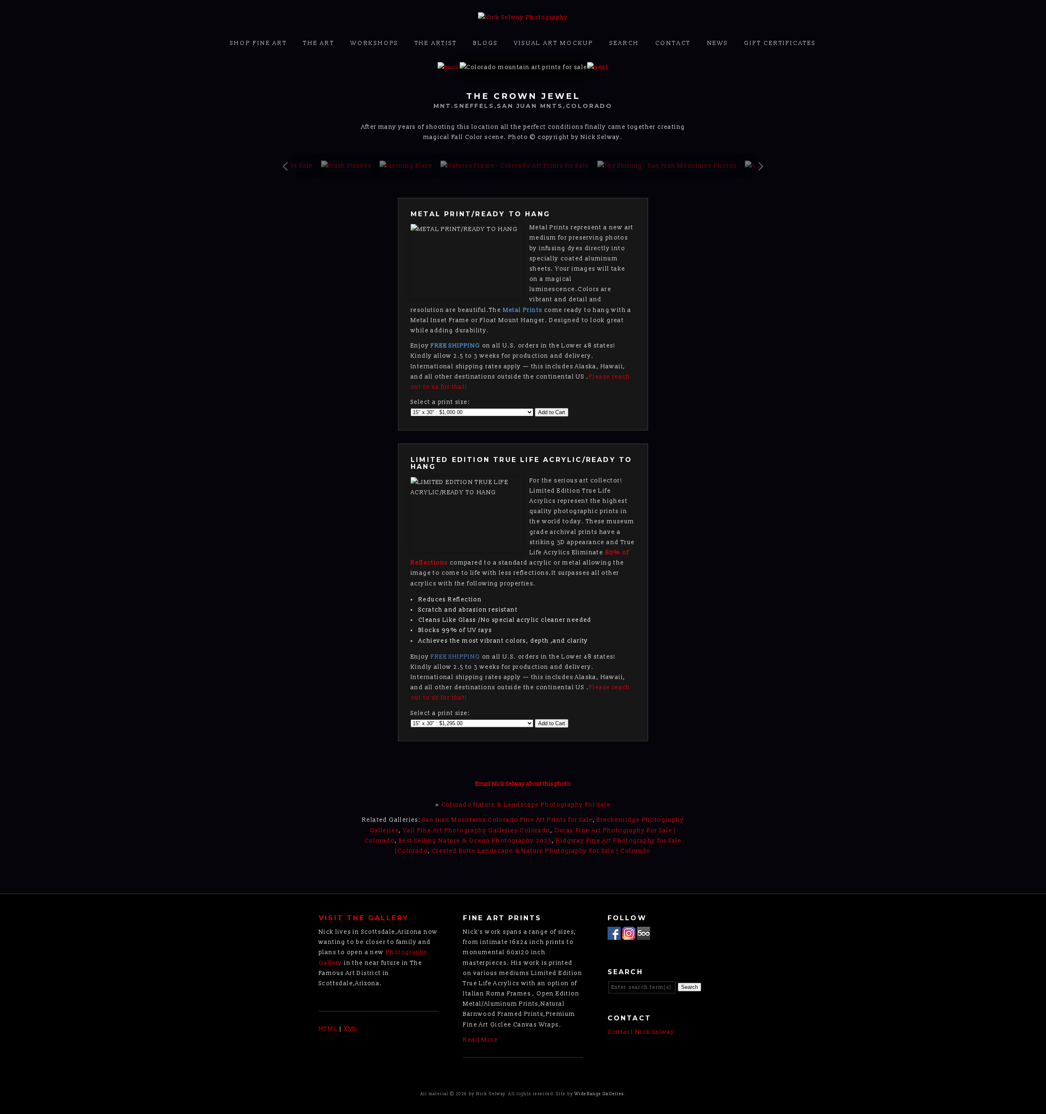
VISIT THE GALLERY (364, 918)
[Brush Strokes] (346, 165)
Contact (673, 43)
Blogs (485, 43)
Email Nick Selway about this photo (523, 783)
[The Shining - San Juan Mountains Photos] (667, 165)
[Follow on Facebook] (614, 934)
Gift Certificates (780, 43)
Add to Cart (551, 412)
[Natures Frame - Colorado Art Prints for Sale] (514, 165)
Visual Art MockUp (554, 43)
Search (624, 43)
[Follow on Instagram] (628, 934)
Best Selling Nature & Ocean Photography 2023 (475, 840)
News (717, 43)
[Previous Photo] (449, 67)
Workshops (374, 43)
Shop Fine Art (258, 43)
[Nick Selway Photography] (523, 17)
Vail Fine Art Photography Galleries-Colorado (476, 830)
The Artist (436, 43)
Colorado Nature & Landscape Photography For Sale (525, 804)
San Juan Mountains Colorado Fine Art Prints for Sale (507, 819)
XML (351, 1028)
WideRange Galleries (599, 1094)
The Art (319, 43)
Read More (480, 1039)
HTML (328, 1028)
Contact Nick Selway (641, 1032)
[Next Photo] (597, 67)
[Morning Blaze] (406, 165)
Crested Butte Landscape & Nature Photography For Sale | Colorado (541, 850)
